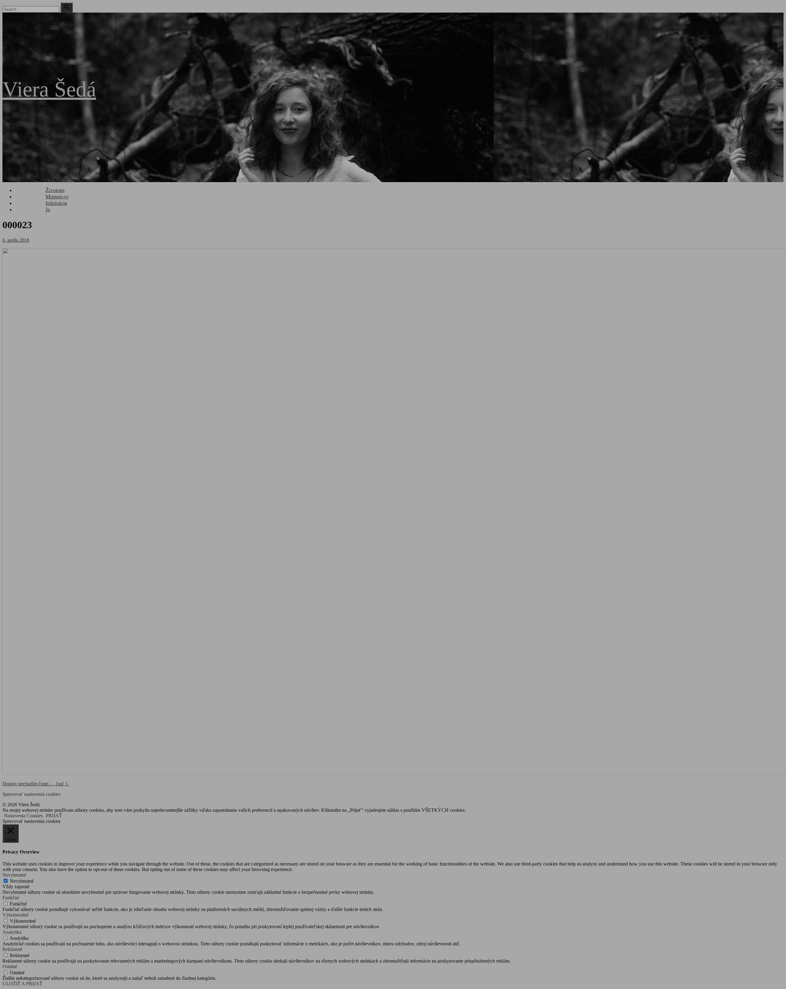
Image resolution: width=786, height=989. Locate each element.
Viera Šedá (49, 89)
